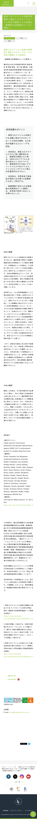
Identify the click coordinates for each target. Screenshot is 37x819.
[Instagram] (22, 776)
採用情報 (5, 810)
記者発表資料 (12, 679)
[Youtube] (28, 776)
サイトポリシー (29, 810)
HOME (4, 767)
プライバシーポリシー (16, 810)
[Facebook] (8, 776)
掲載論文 (10, 676)
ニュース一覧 (12, 767)
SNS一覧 (17, 782)
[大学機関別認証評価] (11, 791)
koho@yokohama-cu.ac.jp (19, 712)
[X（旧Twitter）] (15, 776)
